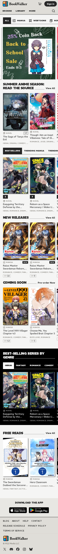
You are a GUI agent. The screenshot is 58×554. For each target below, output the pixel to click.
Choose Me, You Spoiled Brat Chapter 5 (42, 332)
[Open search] (53, 11)
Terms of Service (13, 531)
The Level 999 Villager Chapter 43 (15, 332)
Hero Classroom (38, 482)
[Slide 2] (29, 53)
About (16, 521)
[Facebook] (18, 549)
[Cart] (40, 4)
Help (26, 521)
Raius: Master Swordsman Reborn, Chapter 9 (41, 267)
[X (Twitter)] (5, 549)
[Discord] (11, 549)
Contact (36, 521)
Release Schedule (14, 526)
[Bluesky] (31, 549)
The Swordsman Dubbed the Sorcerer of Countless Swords (14, 484)
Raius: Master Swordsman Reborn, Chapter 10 (14, 267)
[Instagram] (24, 549)
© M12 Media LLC (11, 543)
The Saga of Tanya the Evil (15, 138)
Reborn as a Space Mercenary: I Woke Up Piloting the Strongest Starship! (42, 206)
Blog (6, 521)
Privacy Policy (37, 526)
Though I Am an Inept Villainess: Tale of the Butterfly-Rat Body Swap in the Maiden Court (41, 136)
